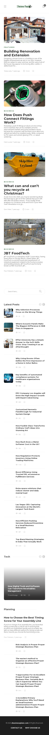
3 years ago (18, 637)
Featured (9, 47)
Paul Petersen (9, 271)
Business (9, 111)
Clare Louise (8, 142)
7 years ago (16, 71)
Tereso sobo (8, 71)
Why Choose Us (32, 728)
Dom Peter (7, 209)
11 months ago (13, 595)
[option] (24, 428)
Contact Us (16, 728)
